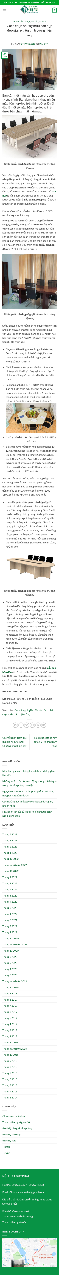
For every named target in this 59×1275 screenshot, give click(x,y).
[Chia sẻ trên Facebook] (21, 725)
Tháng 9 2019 (9, 993)
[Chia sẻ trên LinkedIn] (43, 725)
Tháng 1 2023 (9, 852)
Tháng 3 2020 (9, 974)
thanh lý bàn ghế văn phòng (17, 1128)
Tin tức (34, 21)
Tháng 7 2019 (9, 1005)
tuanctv (43, 44)
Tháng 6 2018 (9, 1079)
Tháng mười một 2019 (14, 981)
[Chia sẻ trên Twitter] (26, 725)
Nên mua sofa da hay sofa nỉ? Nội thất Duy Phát (45, 741)
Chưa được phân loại (13, 1115)
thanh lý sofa (9, 1140)
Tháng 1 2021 (9, 932)
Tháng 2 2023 (9, 846)
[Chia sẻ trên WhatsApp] (15, 725)
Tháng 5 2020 (9, 962)
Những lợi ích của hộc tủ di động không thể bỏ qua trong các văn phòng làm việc (29, 783)
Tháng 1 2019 (9, 1036)
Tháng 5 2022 (9, 895)
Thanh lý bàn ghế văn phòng (17, 1216)
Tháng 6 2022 (9, 889)
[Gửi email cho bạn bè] (32, 725)
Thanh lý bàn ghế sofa (14, 1222)
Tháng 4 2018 (9, 1091)
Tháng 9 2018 (9, 1060)
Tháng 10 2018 (10, 1054)
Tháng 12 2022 (10, 858)
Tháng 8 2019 (9, 999)
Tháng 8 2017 (9, 1097)
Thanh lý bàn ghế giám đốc (16, 1122)
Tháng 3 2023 (9, 840)
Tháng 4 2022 (9, 901)
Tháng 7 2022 (9, 883)
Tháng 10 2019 (10, 987)
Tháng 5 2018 (9, 1085)
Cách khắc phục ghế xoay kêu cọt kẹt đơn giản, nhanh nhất (27, 803)
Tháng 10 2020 (10, 950)
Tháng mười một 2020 (14, 944)
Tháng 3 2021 (9, 926)
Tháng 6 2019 (9, 1011)
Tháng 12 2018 (10, 1042)
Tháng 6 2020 (9, 956)
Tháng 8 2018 (9, 1066)
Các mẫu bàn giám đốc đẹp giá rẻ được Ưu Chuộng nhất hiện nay (14, 741)
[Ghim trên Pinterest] (38, 725)
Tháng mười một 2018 (14, 1048)
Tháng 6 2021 (9, 919)
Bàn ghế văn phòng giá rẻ (16, 1210)
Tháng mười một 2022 (14, 864)
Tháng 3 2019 (9, 1030)
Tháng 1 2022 (9, 913)
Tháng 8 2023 (9, 834)
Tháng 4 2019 (9, 1023)
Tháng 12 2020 (10, 938)
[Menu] (4, 10)
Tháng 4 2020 (9, 968)
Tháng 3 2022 (9, 907)
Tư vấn (42, 21)
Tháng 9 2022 (9, 877)
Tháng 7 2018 (9, 1073)
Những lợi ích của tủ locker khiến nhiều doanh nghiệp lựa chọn (27, 813)
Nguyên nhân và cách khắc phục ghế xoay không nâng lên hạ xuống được (28, 793)
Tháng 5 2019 (9, 1017)
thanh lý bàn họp (21, 21)
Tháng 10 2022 (10, 870)
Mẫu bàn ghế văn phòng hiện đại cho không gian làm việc (28, 773)
